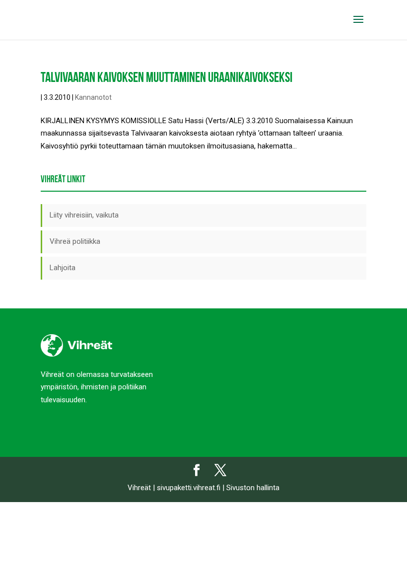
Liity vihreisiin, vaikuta (84, 215)
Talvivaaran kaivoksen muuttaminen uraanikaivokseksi (166, 77)
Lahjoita (62, 267)
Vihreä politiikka (75, 241)
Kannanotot (93, 97)
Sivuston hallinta (252, 487)
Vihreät (139, 487)
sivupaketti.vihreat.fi (188, 487)
